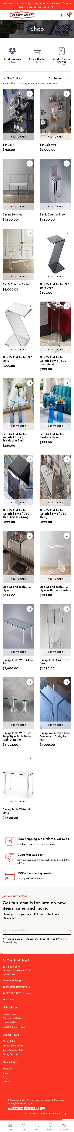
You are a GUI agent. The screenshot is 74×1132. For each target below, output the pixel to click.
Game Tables (9, 1022)
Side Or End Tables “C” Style (17, 588)
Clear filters (11, 83)
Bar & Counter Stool (48, 83)
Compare (30, 94)
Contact (6, 1081)
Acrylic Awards (12, 59)
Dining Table (9, 1041)
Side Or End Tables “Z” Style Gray (54, 286)
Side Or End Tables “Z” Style (17, 359)
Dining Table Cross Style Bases (55, 661)
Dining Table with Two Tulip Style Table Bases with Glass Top (17, 736)
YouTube (9, 999)
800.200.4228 (13, 993)
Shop (5, 1073)
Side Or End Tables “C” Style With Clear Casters (55, 588)
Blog (5, 1077)
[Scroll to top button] (68, 1115)
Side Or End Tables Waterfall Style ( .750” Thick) (53, 513)
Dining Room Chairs (13, 1045)
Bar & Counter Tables (16, 284)
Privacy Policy (30, 1113)
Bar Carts (8, 145)
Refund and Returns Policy (53, 1113)
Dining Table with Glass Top (18, 661)
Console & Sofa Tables (14, 1027)
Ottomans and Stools (13, 1018)
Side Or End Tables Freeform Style (52, 435)
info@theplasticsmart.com (18, 986)
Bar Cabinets (48, 145)
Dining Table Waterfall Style (16, 811)
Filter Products (14, 78)
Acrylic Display (37, 59)
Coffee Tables (9, 1014)
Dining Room (27, 83)
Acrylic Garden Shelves (61, 60)
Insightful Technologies (22, 1103)
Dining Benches (12, 215)
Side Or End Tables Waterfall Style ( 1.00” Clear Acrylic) (53, 360)
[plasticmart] (22, 15)
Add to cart (18, 136)
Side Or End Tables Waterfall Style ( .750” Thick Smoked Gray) (16, 513)
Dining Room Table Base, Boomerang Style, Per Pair (55, 736)
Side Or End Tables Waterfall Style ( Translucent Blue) (15, 437)
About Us (7, 1068)
